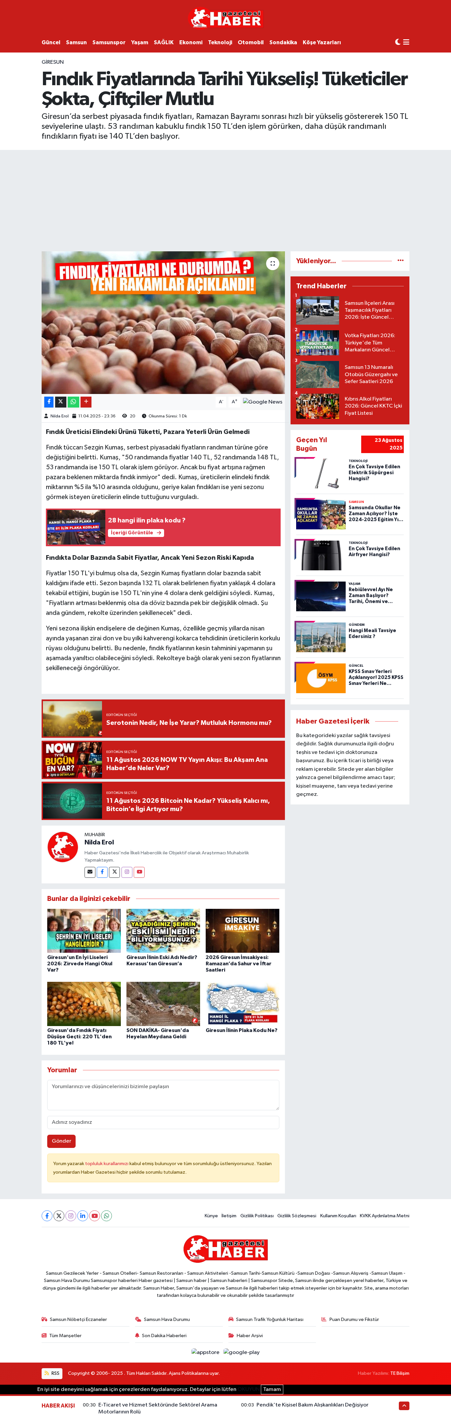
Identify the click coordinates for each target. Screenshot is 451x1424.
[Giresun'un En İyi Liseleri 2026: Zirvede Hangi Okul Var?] (84, 931)
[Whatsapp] (106, 1215)
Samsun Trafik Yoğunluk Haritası (269, 1319)
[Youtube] (139, 872)
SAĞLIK (164, 42)
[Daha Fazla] (86, 402)
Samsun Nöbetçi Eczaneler (78, 1319)
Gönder (61, 1141)
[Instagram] (126, 872)
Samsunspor (108, 42)
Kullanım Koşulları (338, 1215)
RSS (55, 1373)
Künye (211, 1215)
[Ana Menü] (406, 43)
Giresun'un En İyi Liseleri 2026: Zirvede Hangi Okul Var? (79, 964)
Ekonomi (190, 42)
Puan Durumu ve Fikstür (354, 1319)
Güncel (51, 42)
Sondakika (283, 42)
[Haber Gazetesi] (225, 18)
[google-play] (241, 1352)
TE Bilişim (399, 1373)
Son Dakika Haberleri (164, 1335)
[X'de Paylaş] (60, 402)
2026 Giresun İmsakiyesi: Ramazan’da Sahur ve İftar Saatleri (238, 964)
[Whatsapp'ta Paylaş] (73, 402)
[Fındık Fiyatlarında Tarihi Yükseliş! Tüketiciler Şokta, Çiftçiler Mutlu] (163, 322)
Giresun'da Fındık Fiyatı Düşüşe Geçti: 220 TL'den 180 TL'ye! (79, 1037)
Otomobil (251, 42)
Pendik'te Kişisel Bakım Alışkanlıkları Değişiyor (312, 1405)
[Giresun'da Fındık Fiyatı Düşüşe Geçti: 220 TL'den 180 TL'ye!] (84, 1004)
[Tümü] (401, 261)
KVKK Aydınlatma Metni (384, 1215)
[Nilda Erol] (63, 847)
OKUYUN (248, 1389)
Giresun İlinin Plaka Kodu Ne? (241, 1030)
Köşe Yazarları (322, 42)
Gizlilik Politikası (257, 1215)
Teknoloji (220, 42)
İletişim (229, 1215)
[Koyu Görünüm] (397, 42)
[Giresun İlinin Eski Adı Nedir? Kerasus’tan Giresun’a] (163, 931)
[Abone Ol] (262, 402)
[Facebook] (102, 872)
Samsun (76, 42)
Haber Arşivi (250, 1335)
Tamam (272, 1389)
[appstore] (206, 1352)
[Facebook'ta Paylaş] (48, 402)
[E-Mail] (90, 872)
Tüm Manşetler (65, 1335)
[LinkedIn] (82, 1215)
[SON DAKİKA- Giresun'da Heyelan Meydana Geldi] (163, 1004)
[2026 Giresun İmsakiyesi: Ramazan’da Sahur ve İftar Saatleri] (242, 931)
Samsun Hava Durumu (167, 1319)
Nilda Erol (60, 416)
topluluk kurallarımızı (107, 1163)
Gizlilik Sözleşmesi (296, 1215)
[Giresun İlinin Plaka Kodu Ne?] (242, 1004)
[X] (58, 1215)
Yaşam (139, 42)
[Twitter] (114, 872)
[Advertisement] (225, 199)
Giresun (53, 62)
